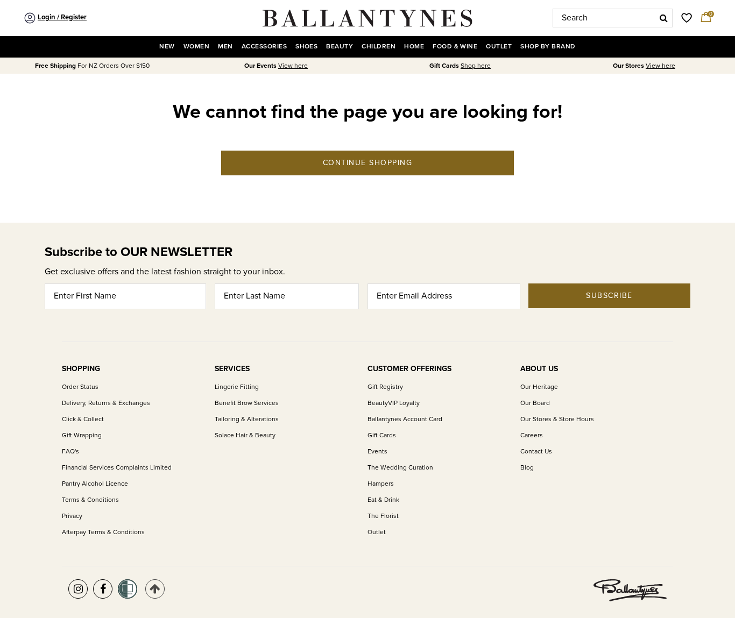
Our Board (535, 403)
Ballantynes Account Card (404, 419)
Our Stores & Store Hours (557, 419)
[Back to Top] (155, 589)
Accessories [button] (264, 46)
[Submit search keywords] (664, 17)
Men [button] (225, 46)
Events (377, 451)
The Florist (383, 516)
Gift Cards (381, 435)
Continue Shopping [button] (368, 162)
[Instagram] (78, 589)
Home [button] (414, 46)
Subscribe (609, 295)
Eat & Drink (383, 500)
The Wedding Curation (400, 468)
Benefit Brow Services (247, 403)
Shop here (476, 66)
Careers (531, 435)
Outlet (376, 532)
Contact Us (536, 451)
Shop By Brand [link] (547, 46)
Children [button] (378, 46)
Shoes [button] (306, 46)
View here (293, 66)
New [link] (166, 46)
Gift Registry (385, 387)
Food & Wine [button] (455, 46)
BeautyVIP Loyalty (393, 403)
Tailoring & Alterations (247, 419)
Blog (527, 468)
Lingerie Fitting (237, 387)
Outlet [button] (499, 46)
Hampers (380, 484)
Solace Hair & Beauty (245, 435)
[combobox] (613, 18)
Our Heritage (539, 387)
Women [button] (196, 46)
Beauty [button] (339, 46)
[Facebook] (102, 589)
